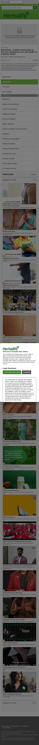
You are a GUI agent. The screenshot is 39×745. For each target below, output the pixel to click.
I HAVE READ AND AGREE (12, 372)
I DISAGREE (26, 372)
